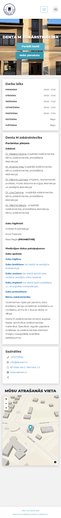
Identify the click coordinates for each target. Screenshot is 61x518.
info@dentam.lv (19, 362)
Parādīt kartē (30, 46)
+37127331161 (16, 357)
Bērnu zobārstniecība (17, 297)
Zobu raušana (13, 273)
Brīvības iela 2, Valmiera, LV (25, 367)
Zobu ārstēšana (14, 264)
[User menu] (55, 9)
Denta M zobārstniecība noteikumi (30, 514)
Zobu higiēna (13, 259)
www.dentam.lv (18, 372)
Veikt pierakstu (29, 55)
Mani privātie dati (31, 510)
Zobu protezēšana (16, 291)
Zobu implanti (14, 282)
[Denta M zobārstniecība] (9, 9)
